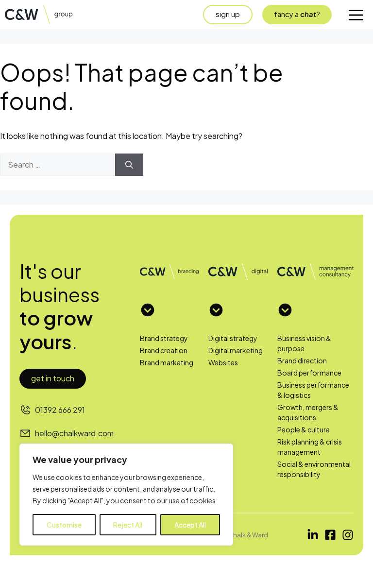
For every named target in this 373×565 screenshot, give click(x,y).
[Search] (129, 165)
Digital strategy (232, 338)
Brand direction (302, 360)
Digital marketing (235, 350)
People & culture (303, 429)
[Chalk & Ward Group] (43, 14)
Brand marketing (166, 362)
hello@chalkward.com (74, 433)
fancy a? (297, 13)
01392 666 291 (60, 410)
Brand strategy (164, 338)
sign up (228, 13)
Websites (223, 362)
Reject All (127, 524)
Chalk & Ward (248, 535)
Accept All (190, 524)
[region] (126, 495)
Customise (64, 524)
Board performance (309, 372)
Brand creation (163, 350)
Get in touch (52, 378)
